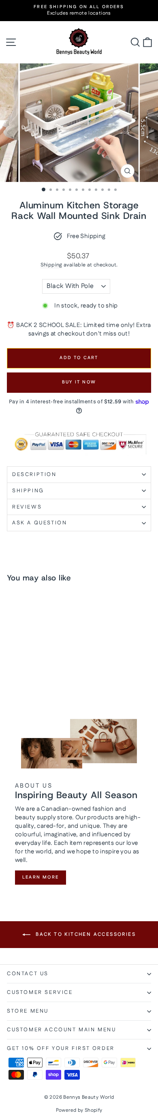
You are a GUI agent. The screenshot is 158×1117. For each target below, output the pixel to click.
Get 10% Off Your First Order (61, 1048)
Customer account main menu (61, 1029)
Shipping (51, 264)
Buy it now (79, 382)
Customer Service (40, 992)
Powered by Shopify (79, 1110)
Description (34, 474)
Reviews (27, 507)
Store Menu (28, 1011)
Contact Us (28, 973)
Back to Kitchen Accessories (85, 934)
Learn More (40, 877)
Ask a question (39, 522)
